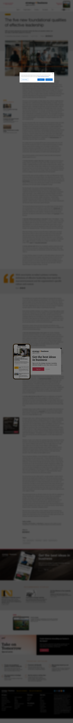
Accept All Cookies (49, 79)
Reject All (40, 79)
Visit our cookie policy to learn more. (43, 76)
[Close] (53, 73)
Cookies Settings (24, 79)
